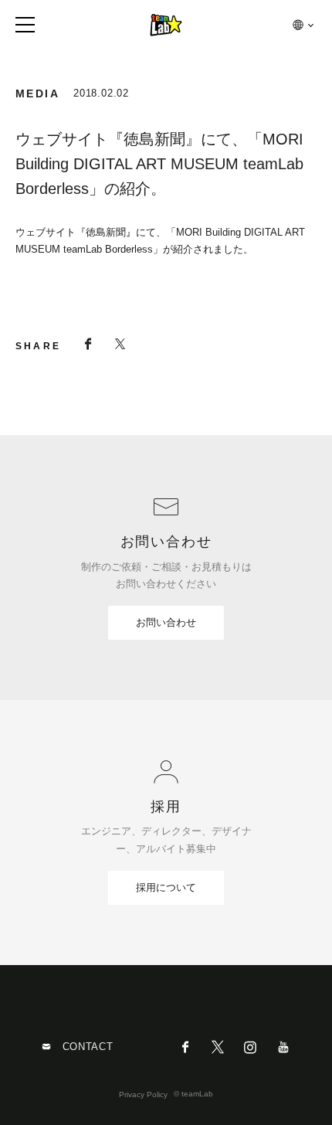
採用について (166, 887)
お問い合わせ (166, 622)
